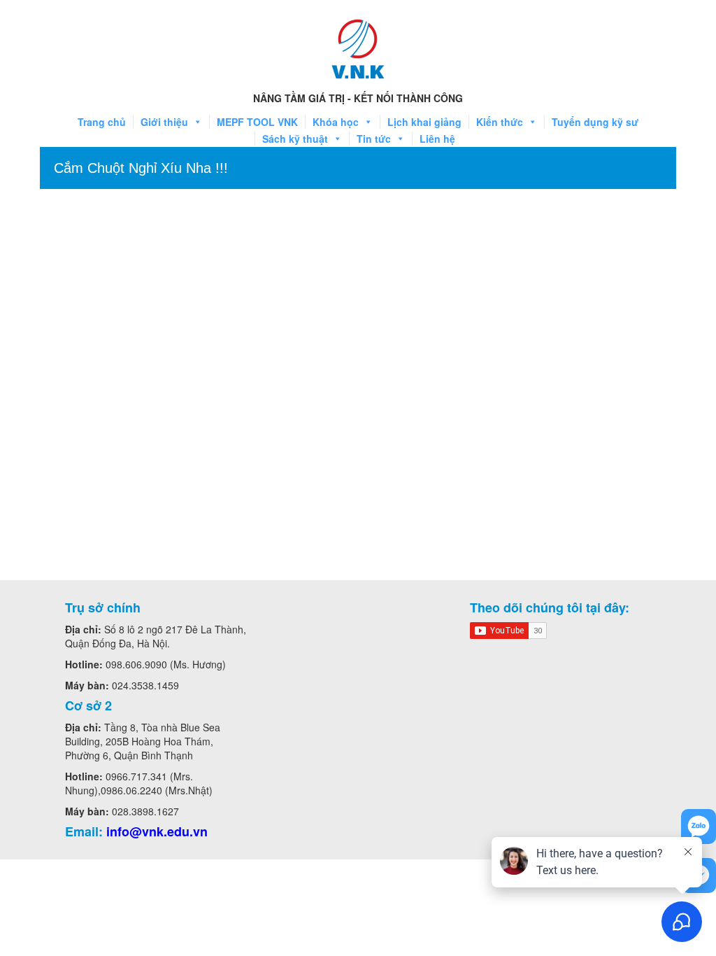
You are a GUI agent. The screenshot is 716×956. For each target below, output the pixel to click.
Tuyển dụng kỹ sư (595, 122)
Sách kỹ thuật (295, 139)
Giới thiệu (164, 122)
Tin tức (374, 139)
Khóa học (336, 122)
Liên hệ (437, 139)
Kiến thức (499, 122)
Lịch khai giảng (424, 122)
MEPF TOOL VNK (257, 122)
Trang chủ (102, 122)
